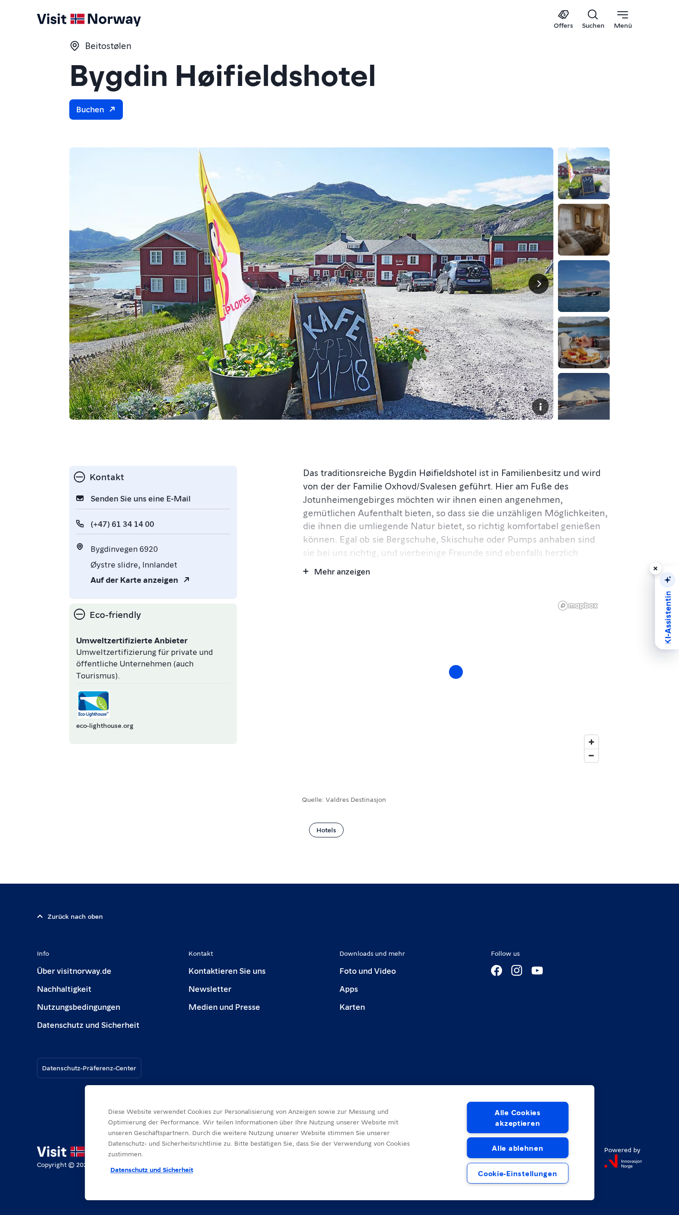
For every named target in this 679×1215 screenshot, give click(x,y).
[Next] (538, 284)
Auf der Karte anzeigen (134, 579)
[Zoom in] (591, 742)
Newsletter (209, 988)
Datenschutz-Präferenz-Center (89, 1067)
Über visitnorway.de (74, 970)
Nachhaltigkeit (64, 988)
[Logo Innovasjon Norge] (623, 1161)
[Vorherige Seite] (84, 284)
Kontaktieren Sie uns (227, 970)
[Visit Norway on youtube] (537, 970)
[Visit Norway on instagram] (516, 970)
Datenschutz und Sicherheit (88, 1024)
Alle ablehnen (517, 1148)
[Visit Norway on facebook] (496, 970)
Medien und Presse (224, 1006)
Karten (352, 1006)
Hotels (326, 829)
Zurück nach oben (75, 916)
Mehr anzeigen (342, 571)
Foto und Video (368, 970)
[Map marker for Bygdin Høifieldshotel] (456, 672)
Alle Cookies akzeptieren (518, 1117)
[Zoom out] (591, 755)
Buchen (90, 109)
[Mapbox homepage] (578, 605)
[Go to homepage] (104, 19)
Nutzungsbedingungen (78, 1006)
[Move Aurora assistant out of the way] (655, 568)
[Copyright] (540, 406)
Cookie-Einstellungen (517, 1173)
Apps (349, 988)
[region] (339, 1142)
